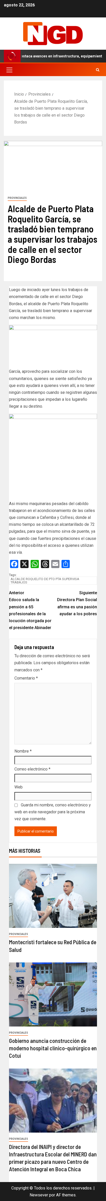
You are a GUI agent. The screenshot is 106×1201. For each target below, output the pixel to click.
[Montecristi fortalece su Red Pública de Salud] (53, 896)
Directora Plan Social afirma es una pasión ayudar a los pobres (77, 603)
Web (18, 787)
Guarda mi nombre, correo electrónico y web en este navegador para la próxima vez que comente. (52, 812)
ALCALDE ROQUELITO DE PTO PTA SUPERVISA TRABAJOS (45, 580)
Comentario (26, 678)
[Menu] (9, 69)
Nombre (23, 751)
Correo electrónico (32, 769)
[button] (9, 69)
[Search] (97, 70)
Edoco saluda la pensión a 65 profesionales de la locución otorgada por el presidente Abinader (30, 610)
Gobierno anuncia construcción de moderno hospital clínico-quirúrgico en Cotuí (53, 1048)
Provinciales (17, 198)
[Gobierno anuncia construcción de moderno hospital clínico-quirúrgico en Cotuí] (53, 994)
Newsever (39, 1195)
